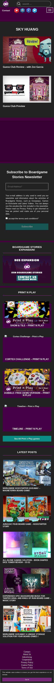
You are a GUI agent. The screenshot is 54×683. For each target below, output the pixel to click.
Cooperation (27, 660)
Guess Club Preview (14, 106)
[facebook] (28, 10)
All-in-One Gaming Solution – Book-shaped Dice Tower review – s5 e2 (25, 561)
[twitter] (34, 10)
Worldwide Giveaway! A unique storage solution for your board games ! (24, 635)
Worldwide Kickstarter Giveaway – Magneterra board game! (21, 489)
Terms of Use (27, 668)
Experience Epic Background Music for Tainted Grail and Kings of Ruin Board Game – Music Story (27, 598)
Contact (6, 10)
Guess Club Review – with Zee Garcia (23, 67)
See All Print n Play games (27, 439)
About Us (27, 654)
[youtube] (16, 10)
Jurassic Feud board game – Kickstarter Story (24, 525)
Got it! (27, 679)
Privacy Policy (26, 209)
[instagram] (22, 10)
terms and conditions (28, 218)
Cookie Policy (27, 665)
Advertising (27, 657)
